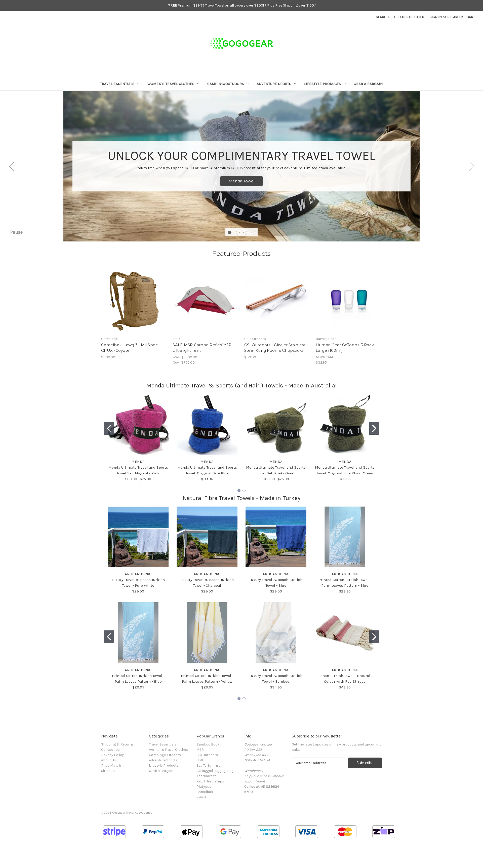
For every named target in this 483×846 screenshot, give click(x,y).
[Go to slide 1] (109, 428)
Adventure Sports (274, 83)
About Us (108, 760)
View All (202, 797)
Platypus (203, 786)
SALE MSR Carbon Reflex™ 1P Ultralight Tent (202, 347)
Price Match (111, 765)
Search (382, 17)
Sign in (436, 17)
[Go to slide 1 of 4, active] (229, 232)
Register (455, 17)
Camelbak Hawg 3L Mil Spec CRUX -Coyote (129, 347)
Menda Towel (242, 181)
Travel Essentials (117, 83)
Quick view (134, 297)
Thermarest (206, 776)
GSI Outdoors (207, 755)
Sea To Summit (208, 765)
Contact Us (110, 750)
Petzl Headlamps (210, 781)
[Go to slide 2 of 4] (237, 232)
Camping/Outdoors (225, 83)
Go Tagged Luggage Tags (215, 771)
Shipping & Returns (117, 744)
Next (472, 166)
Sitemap (108, 771)
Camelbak (204, 792)
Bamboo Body (207, 744)
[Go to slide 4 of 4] (253, 232)
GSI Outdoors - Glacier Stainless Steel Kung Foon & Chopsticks (275, 347)
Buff (199, 760)
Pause (16, 232)
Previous (11, 166)
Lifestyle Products (322, 83)
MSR (200, 750)
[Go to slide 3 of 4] (245, 232)
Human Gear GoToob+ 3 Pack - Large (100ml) (346, 347)
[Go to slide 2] (374, 428)
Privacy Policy (112, 755)
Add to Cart (134, 306)
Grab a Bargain (368, 83)
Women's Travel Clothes (170, 83)
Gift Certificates (409, 17)
